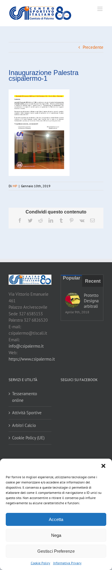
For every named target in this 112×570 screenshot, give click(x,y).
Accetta (56, 519)
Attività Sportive (27, 412)
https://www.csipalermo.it (32, 359)
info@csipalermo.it (26, 346)
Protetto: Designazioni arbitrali (91, 300)
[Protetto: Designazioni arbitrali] (72, 300)
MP (15, 186)
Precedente (93, 47)
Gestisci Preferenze (56, 551)
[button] (103, 466)
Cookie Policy (40, 563)
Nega (56, 535)
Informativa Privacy (67, 563)
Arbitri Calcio (24, 425)
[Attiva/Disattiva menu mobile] (100, 9)
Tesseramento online (24, 397)
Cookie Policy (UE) (28, 437)
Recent (93, 281)
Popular (71, 277)
